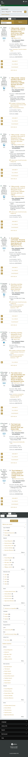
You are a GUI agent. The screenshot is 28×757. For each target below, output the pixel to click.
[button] (21, 22)
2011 (6, 577)
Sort (2, 20)
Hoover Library (8, 629)
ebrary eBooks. (7, 593)
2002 (6, 584)
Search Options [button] (5, 14)
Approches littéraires (9, 600)
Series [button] (4, 588)
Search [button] (3, 730)
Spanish (6, 618)
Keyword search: (5, 9)
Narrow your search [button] (7, 524)
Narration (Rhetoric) (8, 550)
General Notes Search (9, 675)
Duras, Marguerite (8, 541)
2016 (6, 574)
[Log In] (23, 1)
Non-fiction (7, 640)
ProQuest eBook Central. (10, 591)
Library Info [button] (4, 726)
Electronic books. (8, 543)
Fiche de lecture (8, 596)
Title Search (7, 669)
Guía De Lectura (8, 598)
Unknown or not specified (10, 608)
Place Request (14, 67)
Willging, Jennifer (8, 567)
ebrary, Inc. (6, 560)
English (6, 614)
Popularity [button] (5, 621)
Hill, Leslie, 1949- (8, 562)
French (6, 616)
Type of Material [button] (6, 527)
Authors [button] (4, 555)
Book (6, 530)
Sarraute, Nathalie (8, 548)
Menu (2, 3)
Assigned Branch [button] (6, 624)
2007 (6, 581)
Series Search (7, 682)
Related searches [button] (7, 643)
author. (18, 87)
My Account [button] (4, 734)
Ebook (6, 535)
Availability (15, 61)
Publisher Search (8, 678)
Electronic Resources (9, 532)
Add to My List (14, 70)
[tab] (21, 22)
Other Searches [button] (6, 663)
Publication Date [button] (6, 571)
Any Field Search (8, 666)
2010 (6, 579)
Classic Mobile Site (14, 753)
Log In (25, 1)
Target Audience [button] (6, 605)
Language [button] (5, 611)
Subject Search (7, 673)
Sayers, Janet (7, 564)
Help (2, 738)
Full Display (15, 64)
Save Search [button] (14, 521)
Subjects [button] (5, 538)
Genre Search (7, 680)
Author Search (7, 671)
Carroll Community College (11, 634)
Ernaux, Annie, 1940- (9, 545)
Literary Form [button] (6, 637)
